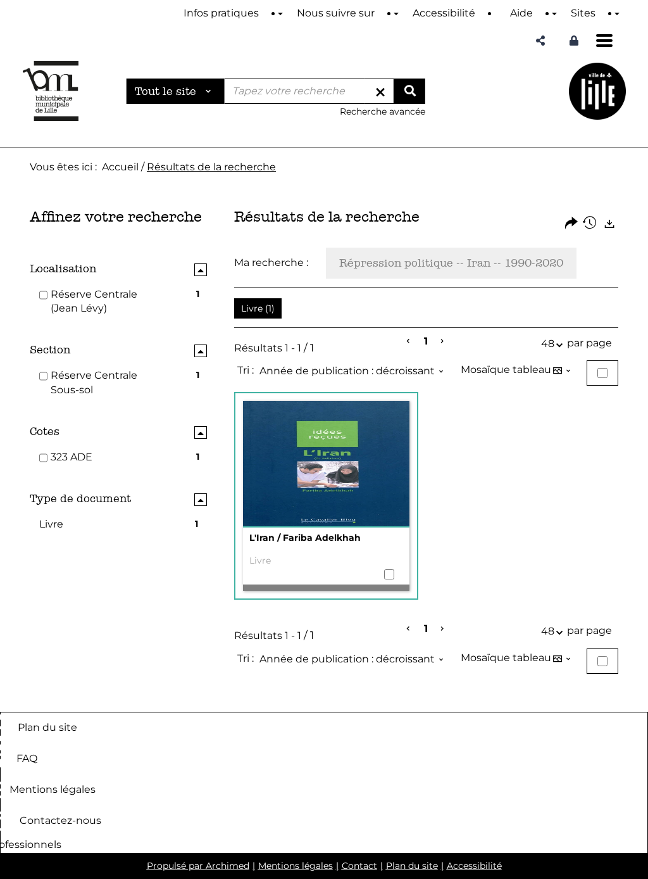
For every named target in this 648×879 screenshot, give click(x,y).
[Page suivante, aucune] (442, 341)
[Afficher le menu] (604, 40)
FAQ (26, 758)
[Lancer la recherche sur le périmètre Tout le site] (409, 91)
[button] (540, 40)
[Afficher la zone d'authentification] (574, 40)
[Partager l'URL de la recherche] (571, 224)
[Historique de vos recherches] (590, 224)
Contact (359, 865)
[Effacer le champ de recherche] (380, 91)
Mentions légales (52, 789)
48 (547, 344)
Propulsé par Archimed (198, 865)
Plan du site (47, 727)
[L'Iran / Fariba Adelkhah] (326, 464)
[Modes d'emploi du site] (280, 13)
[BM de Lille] (597, 91)
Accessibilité (474, 865)
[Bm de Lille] (50, 91)
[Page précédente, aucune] (409, 341)
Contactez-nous (60, 820)
